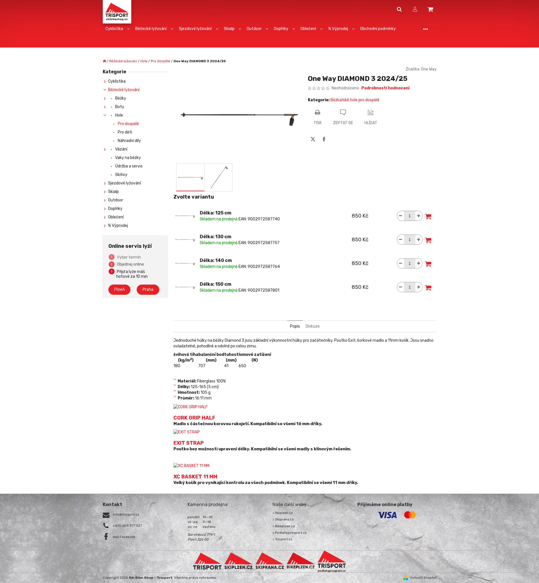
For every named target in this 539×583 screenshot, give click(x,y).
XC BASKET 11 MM (195, 477)
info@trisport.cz (126, 515)
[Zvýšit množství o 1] (418, 216)
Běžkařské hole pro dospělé (354, 100)
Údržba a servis (128, 166)
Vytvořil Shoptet (423, 578)
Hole (118, 115)
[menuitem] (117, 29)
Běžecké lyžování (123, 89)
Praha (148, 289)
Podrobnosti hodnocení (385, 88)
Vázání (120, 149)
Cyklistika (117, 81)
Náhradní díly (129, 140)
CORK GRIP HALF (194, 418)
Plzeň (119, 289)
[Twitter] (313, 139)
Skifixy (120, 174)
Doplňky (115, 208)
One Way (429, 69)
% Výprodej (118, 225)
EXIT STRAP (188, 443)
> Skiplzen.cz (282, 513)
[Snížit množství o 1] (400, 216)
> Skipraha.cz (283, 519)
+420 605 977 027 (127, 526)
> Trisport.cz (282, 539)
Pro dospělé (128, 123)
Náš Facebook (124, 537)
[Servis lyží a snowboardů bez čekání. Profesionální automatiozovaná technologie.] (269, 561)
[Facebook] (324, 139)
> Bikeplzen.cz (283, 526)
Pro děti (124, 132)
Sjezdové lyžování (124, 183)
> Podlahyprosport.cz (289, 533)
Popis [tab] (295, 326)
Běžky (120, 98)
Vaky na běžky (127, 157)
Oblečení (116, 217)
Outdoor (115, 200)
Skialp (113, 191)
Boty (119, 106)
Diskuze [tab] (313, 326)
